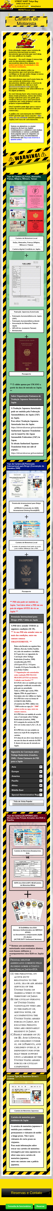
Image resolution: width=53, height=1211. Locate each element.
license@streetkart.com (19, 87)
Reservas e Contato (26, 1193)
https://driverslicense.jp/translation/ (27, 427)
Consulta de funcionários (19, 1206)
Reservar (40, 1206)
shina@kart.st (36, 6)
